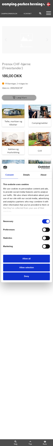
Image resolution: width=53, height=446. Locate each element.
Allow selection (26, 267)
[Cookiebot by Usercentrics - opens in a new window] (38, 167)
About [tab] (43, 175)
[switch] (46, 230)
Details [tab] (26, 175)
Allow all (26, 258)
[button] (5, 40)
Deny (26, 276)
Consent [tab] (9, 175)
